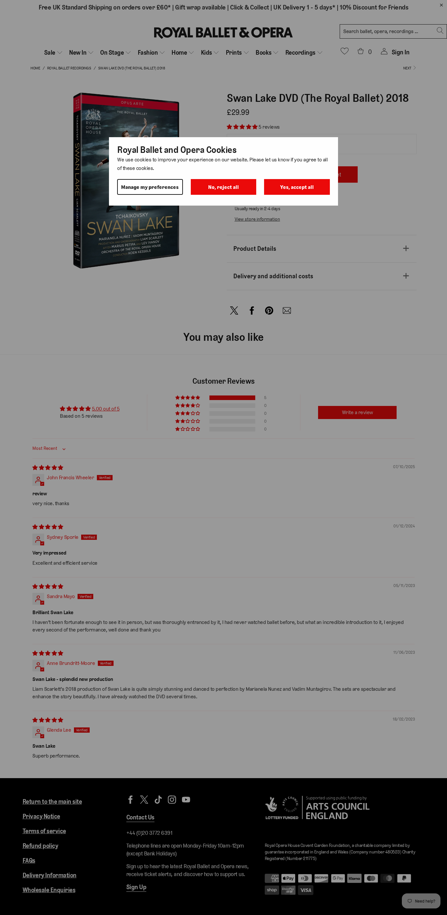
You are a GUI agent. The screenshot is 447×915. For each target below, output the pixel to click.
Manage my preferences (150, 187)
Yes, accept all (297, 187)
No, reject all (223, 187)
